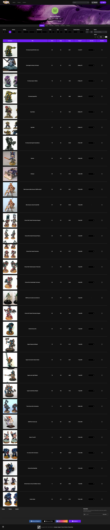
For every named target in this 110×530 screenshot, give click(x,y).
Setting (24, 29)
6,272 (70, 437)
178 (60, 235)
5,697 (70, 359)
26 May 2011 (80, 96)
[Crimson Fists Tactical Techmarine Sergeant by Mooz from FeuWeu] (10, 220)
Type (58, 29)
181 (60, 220)
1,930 (70, 80)
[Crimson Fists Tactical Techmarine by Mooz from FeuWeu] (10, 251)
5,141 (70, 406)
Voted (66, 29)
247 (60, 483)
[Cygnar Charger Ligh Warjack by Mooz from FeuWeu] (10, 344)
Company (56, 527)
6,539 (70, 220)
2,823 (70, 158)
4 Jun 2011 (80, 49)
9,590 (70, 468)
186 (60, 313)
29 (60, 127)
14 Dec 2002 (80, 437)
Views (69, 40)
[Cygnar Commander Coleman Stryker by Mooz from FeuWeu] (10, 360)
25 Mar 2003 (80, 406)
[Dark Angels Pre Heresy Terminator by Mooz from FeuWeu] (10, 65)
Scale (50, 29)
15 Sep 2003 (80, 189)
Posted (79, 40)
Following (57, 25)
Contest (24, 2)
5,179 (70, 235)
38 (60, 96)
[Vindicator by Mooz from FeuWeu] (10, 174)
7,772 (70, 65)
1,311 (70, 127)
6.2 (52, 421)
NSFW (95, 34)
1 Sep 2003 (80, 313)
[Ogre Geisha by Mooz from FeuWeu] (10, 112)
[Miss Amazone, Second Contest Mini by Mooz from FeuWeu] (10, 205)
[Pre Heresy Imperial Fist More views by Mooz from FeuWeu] (10, 50)
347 (60, 204)
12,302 (69, 142)
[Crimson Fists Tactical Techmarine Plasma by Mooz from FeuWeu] (10, 236)
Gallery (14, 2)
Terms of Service (64, 527)
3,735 (70, 173)
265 (60, 437)
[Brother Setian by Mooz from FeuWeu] (10, 499)
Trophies (68, 25)
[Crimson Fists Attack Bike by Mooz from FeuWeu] (10, 468)
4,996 (70, 297)
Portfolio (42, 25)
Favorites (51, 25)
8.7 (52, 204)
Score (52, 40)
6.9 (52, 297)
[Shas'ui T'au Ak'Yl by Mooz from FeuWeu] (10, 437)
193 (60, 406)
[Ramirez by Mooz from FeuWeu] (10, 158)
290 (60, 189)
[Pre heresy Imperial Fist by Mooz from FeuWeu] (10, 96)
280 (60, 452)
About (46, 25)
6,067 (70, 189)
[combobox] (5, 32)
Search (95, 29)
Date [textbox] (5, 31)
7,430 (70, 313)
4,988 (70, 96)
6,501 (70, 49)
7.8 (52, 80)
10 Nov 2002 (80, 499)
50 (60, 65)
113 (60, 173)
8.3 (52, 96)
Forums (19, 2)
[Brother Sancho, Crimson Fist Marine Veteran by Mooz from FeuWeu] (10, 484)
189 (60, 375)
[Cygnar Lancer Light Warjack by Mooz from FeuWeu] (10, 375)
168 (60, 251)
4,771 (70, 251)
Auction (13, 29)
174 (60, 328)
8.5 (52, 173)
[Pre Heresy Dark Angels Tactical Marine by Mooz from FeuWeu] (10, 143)
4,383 (70, 328)
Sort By (4, 29)
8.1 (52, 65)
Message (51, 21)
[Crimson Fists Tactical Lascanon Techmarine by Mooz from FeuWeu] (10, 267)
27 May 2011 (80, 80)
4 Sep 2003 (80, 220)
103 (60, 158)
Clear (101, 36)
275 (60, 499)
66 (60, 49)
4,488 (70, 375)
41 (60, 80)
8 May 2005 (80, 158)
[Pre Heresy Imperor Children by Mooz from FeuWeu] (10, 81)
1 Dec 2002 (80, 483)
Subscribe (105, 514)
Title (32, 40)
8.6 (52, 158)
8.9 (52, 49)
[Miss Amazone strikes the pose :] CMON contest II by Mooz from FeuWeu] (10, 189)
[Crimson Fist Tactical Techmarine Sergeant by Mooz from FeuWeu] (10, 313)
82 (60, 142)
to (89, 32)
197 (60, 297)
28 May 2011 (80, 65)
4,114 (70, 344)
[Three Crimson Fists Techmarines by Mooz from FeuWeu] (10, 406)
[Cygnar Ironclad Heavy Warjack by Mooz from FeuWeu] (10, 391)
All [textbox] (28, 31)
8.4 (52, 282)
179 (60, 282)
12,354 (69, 204)
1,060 (70, 111)
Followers (63, 25)
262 (60, 468)
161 (60, 359)
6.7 (52, 127)
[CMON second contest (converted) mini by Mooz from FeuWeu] (10, 298)
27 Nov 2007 (80, 142)
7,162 (70, 390)
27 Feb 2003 (80, 421)
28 (60, 111)
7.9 (52, 142)
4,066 (70, 421)
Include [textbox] (16, 31)
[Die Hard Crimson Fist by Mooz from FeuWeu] (10, 329)
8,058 (70, 282)
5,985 (70, 266)
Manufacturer (39, 29)
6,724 (70, 499)
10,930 (69, 452)
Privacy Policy (70, 527)
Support (59, 527)
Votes (61, 40)
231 (60, 421)
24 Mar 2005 (80, 173)
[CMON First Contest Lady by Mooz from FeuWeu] (10, 422)
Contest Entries (76, 29)
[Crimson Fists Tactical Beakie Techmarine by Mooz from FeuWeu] (10, 282)
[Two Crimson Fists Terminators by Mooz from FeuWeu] (10, 453)
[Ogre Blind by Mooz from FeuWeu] (10, 127)
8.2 (52, 328)
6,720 (70, 483)
